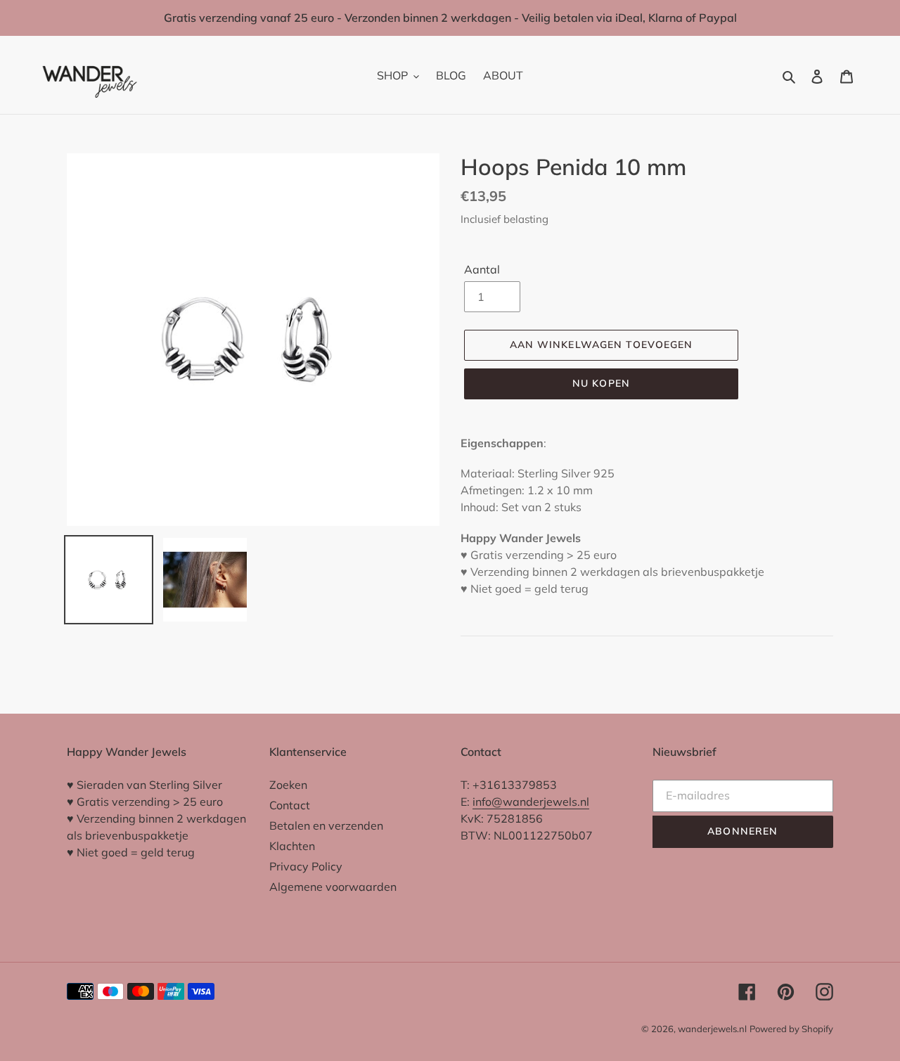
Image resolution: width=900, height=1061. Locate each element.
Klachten (292, 846)
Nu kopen (601, 383)
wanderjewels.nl (712, 1028)
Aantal (482, 270)
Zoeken (288, 785)
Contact (289, 805)
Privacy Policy (305, 866)
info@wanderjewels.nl (530, 802)
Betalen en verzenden (326, 825)
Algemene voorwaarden (333, 887)
